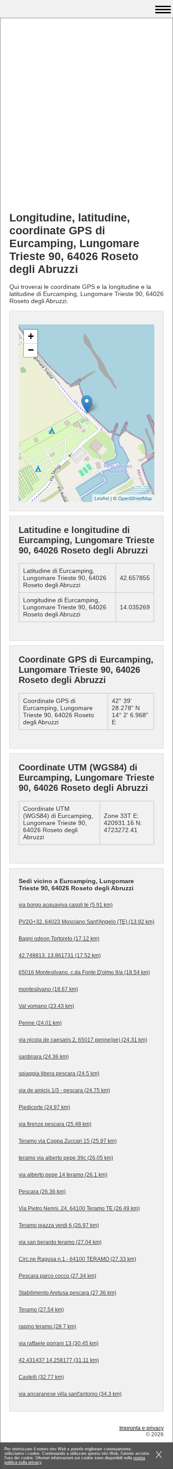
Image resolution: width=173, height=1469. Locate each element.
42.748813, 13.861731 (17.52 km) (60, 955)
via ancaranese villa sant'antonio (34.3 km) (70, 1394)
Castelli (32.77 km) (41, 1377)
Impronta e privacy (141, 1428)
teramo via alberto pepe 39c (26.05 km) (66, 1158)
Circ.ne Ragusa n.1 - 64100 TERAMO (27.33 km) (77, 1259)
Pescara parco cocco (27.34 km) (57, 1276)
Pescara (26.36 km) (42, 1192)
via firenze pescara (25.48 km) (55, 1124)
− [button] (31, 349)
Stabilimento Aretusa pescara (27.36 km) (67, 1293)
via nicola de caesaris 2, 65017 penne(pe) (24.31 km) (83, 1040)
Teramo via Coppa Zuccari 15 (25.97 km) (68, 1141)
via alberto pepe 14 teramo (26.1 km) (63, 1175)
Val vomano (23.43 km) (46, 1006)
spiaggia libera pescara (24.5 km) (59, 1073)
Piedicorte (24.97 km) (44, 1107)
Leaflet (101, 498)
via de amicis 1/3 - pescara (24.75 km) (64, 1090)
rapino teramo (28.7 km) (47, 1326)
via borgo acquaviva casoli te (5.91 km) (66, 905)
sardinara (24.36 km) (44, 1057)
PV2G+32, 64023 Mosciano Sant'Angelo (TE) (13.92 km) (86, 922)
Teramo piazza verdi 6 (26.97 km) (59, 1225)
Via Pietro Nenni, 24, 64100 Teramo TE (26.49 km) (79, 1208)
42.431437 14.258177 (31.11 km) (59, 1360)
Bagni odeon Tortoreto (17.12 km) (59, 939)
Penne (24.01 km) (40, 1023)
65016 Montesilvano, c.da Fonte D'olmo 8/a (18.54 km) (84, 972)
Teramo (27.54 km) (41, 1310)
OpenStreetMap (135, 498)
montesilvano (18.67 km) (48, 989)
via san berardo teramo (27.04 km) (60, 1242)
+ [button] (31, 336)
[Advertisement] (86, 118)
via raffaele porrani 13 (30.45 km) (58, 1343)
